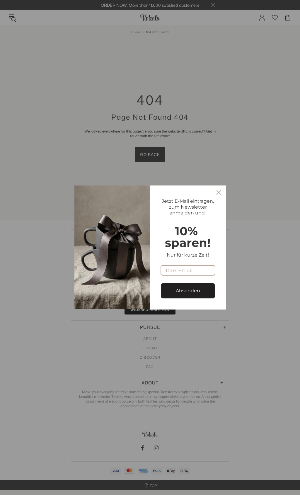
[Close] (219, 192)
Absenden (188, 290)
